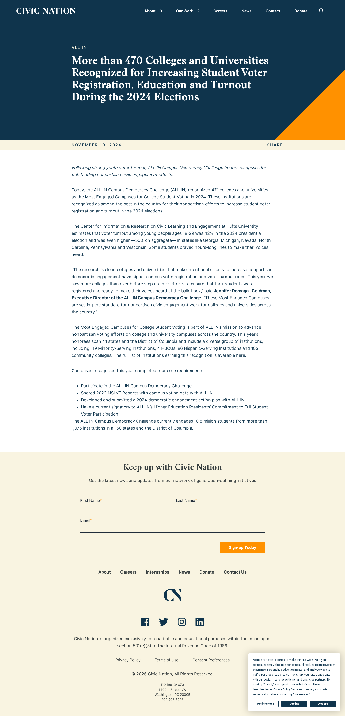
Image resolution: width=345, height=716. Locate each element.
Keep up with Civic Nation (172, 468)
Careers (220, 10)
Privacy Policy (128, 660)
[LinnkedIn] (200, 623)
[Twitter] (163, 623)
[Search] (321, 11)
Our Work (184, 10)
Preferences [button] (301, 694)
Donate (300, 10)
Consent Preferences (211, 660)
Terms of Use (166, 660)
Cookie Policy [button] (281, 689)
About (150, 10)
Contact (273, 10)
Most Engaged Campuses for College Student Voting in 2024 (145, 196)
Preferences (265, 703)
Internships (157, 572)
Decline (294, 703)
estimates (81, 233)
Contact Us (235, 572)
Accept (323, 703)
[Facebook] (145, 623)
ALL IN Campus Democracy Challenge (131, 189)
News (247, 10)
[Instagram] (182, 623)
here (240, 355)
